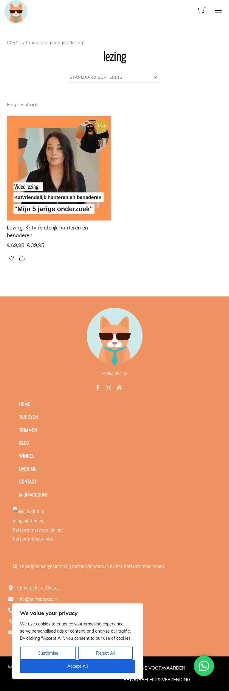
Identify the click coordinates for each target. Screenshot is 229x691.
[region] (77, 641)
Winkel (26, 456)
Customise (48, 653)
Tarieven (28, 417)
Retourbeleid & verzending (156, 679)
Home (12, 43)
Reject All (105, 653)
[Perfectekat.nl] (15, 11)
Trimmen (28, 430)
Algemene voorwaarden (154, 668)
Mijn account (33, 494)
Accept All (77, 666)
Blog (24, 443)
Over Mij (28, 468)
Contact (27, 481)
